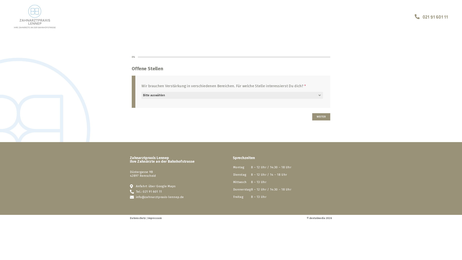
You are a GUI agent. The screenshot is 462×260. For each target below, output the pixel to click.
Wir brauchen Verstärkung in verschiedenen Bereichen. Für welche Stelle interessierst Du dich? (223, 86)
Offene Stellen (147, 69)
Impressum (155, 218)
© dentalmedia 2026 (319, 218)
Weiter (321, 116)
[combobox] (232, 95)
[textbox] (228, 95)
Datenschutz (138, 218)
